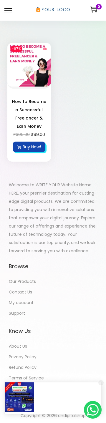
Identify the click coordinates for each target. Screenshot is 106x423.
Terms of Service (26, 378)
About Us (18, 346)
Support (17, 313)
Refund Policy (23, 367)
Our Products (22, 281)
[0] (93, 9)
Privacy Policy (23, 357)
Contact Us (20, 292)
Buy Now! (32, 147)
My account (21, 303)
